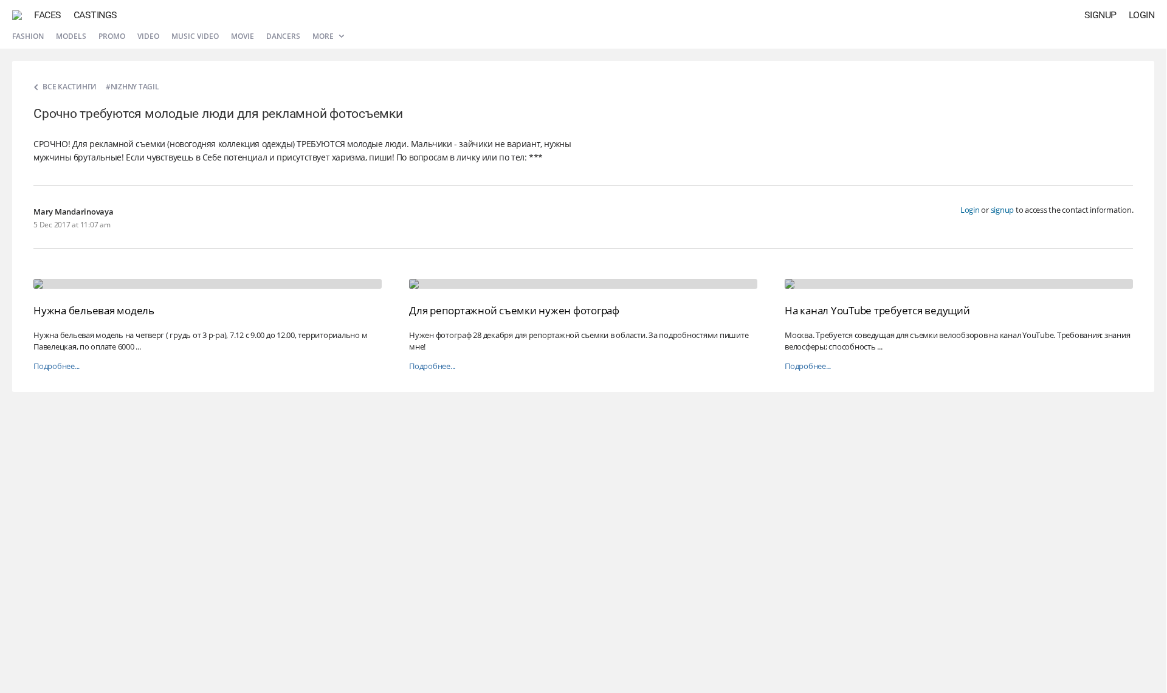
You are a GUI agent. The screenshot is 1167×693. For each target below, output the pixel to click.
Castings (95, 15)
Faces (47, 15)
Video (148, 36)
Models (71, 36)
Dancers (283, 36)
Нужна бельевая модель (93, 310)
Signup (1100, 15)
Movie (242, 36)
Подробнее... (56, 366)
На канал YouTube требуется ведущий (877, 310)
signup (1002, 209)
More (324, 36)
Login (1142, 15)
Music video (195, 36)
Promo (111, 36)
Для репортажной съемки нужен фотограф (514, 310)
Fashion (28, 36)
